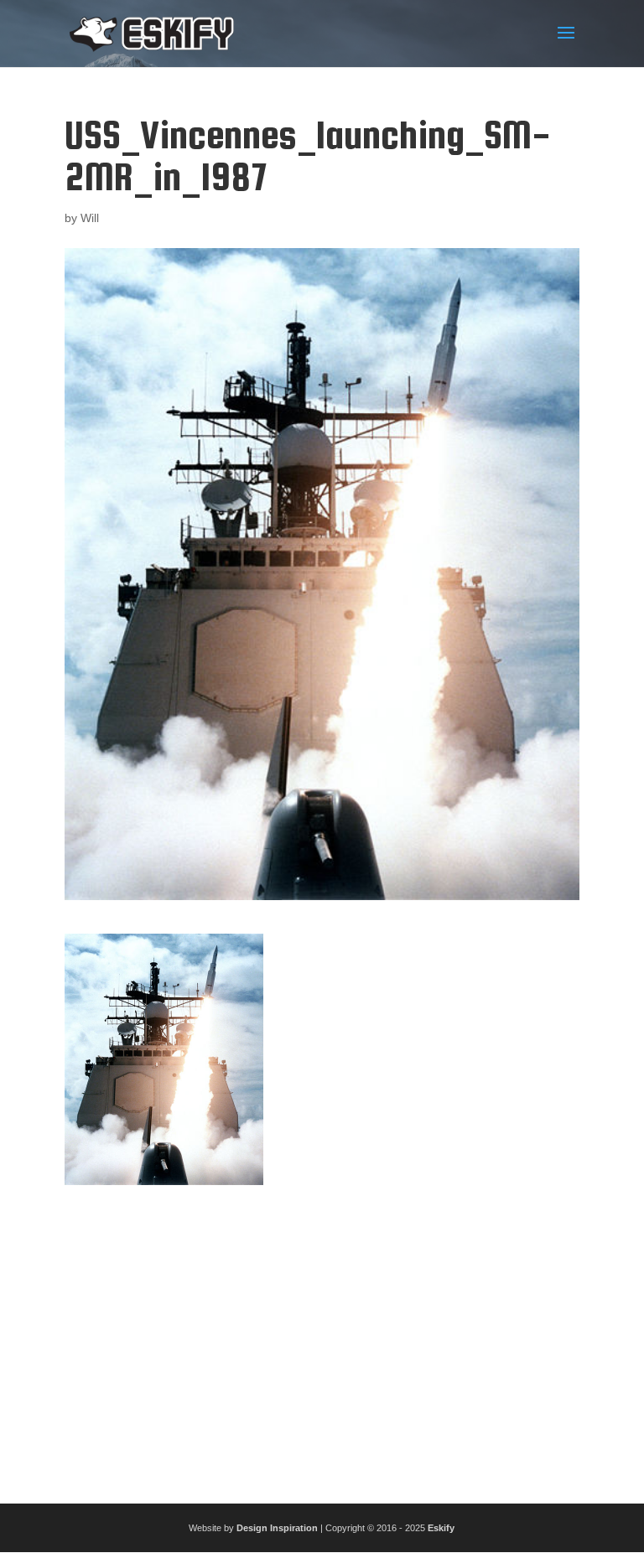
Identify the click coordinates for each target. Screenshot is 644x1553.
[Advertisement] (322, 1337)
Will (89, 218)
